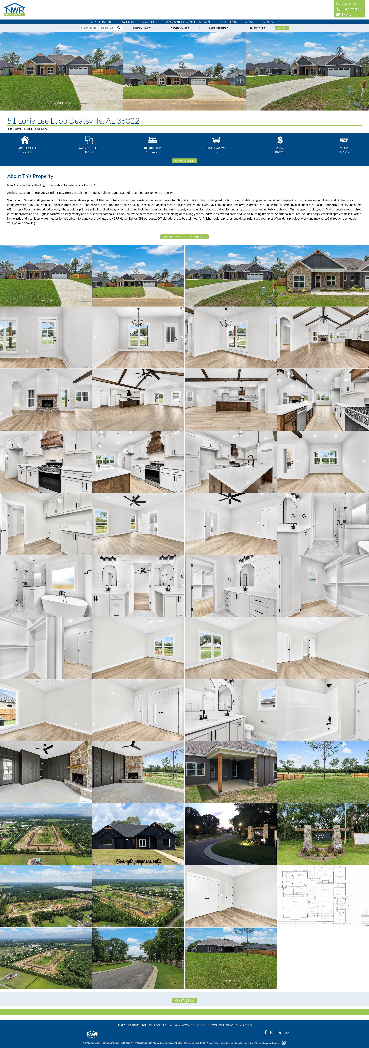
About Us (149, 22)
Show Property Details (182, 236)
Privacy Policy (212, 1043)
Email (346, 14)
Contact (349, 3)
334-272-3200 (352, 9)
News (249, 22)
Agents (128, 22)
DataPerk (275, 1043)
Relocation (227, 22)
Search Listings (101, 22)
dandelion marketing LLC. (246, 1043)
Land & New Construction (187, 22)
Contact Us (271, 22)
